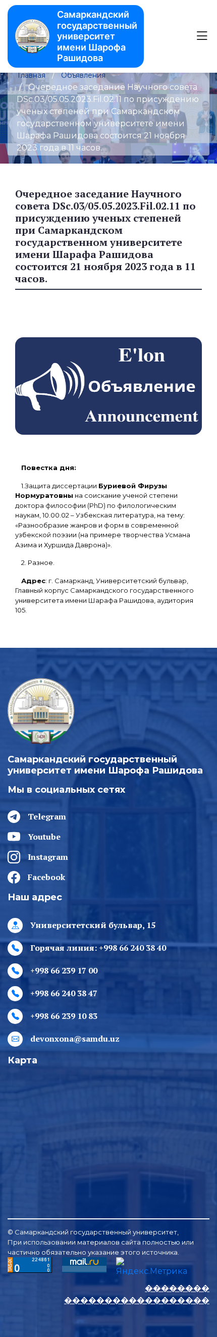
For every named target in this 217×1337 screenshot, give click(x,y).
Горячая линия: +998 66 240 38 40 (98, 947)
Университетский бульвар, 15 (92, 925)
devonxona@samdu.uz (75, 1038)
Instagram (48, 856)
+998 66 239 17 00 (63, 970)
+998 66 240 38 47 (63, 993)
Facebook (46, 877)
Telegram (47, 816)
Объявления (83, 75)
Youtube (44, 836)
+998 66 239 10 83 (63, 1015)
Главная (31, 75)
